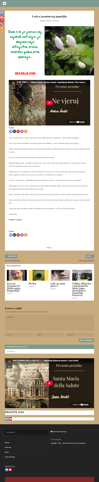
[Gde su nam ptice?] (60, 275)
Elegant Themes (18, 479)
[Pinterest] (18, 131)
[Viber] (22, 131)
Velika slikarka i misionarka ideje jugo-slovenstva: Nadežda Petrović (81, 289)
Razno (7, 452)
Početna (7, 442)
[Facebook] (10, 131)
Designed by (12, 479)
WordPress (31, 479)
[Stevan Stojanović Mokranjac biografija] (17, 275)
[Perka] (39, 275)
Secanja (49, 21)
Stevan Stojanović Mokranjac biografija (14, 287)
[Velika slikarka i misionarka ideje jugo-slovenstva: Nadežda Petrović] (82, 275)
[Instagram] (2, 16)
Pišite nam (8, 447)
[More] (25, 131)
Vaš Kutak (55, 21)
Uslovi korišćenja (10, 457)
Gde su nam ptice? (57, 284)
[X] (14, 131)
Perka (32, 283)
